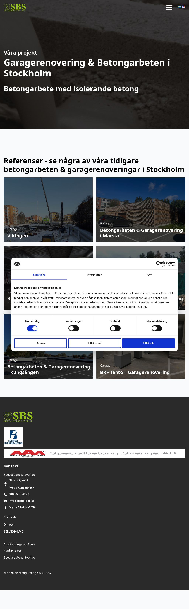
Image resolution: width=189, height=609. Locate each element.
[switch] (73, 328)
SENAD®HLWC (14, 531)
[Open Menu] (169, 8)
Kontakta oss (13, 550)
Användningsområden (19, 544)
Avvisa (40, 343)
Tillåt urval (94, 343)
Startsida (10, 517)
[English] (183, 6)
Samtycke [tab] (39, 274)
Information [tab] (94, 274)
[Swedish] (179, 6)
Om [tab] (149, 274)
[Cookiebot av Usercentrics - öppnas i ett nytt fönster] (158, 264)
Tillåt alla (148, 343)
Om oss (9, 524)
